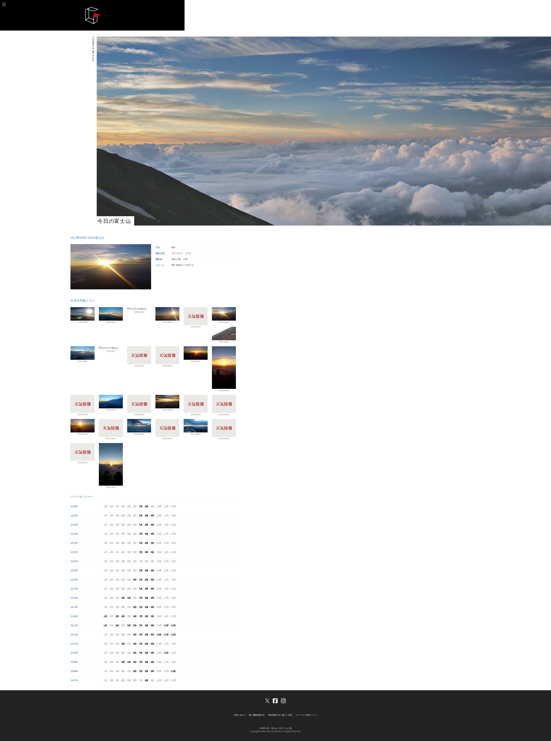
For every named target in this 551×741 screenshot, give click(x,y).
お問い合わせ (239, 714)
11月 (166, 625)
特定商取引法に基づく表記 (280, 714)
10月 (159, 634)
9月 (152, 515)
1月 (105, 616)
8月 (146, 506)
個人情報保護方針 (257, 714)
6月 (135, 579)
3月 (117, 616)
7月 (140, 506)
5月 (129, 597)
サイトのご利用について (307, 714)
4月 (123, 597)
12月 (173, 625)
